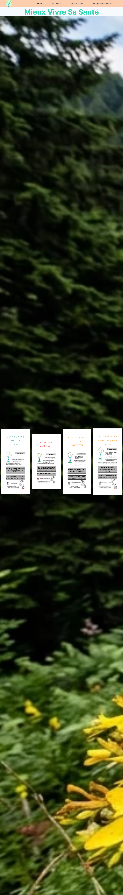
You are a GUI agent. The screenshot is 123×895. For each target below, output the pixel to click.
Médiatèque (56, 4)
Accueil (39, 4)
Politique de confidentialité (103, 4)
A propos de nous (77, 4)
